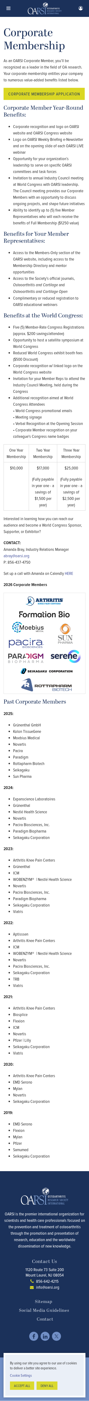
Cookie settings (21, 1375)
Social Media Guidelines (44, 1310)
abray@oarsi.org (16, 556)
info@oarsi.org (47, 1287)
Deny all (47, 1385)
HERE (69, 573)
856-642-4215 (47, 1281)
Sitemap (43, 1301)
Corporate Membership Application (44, 94)
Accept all (22, 1385)
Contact (45, 1319)
